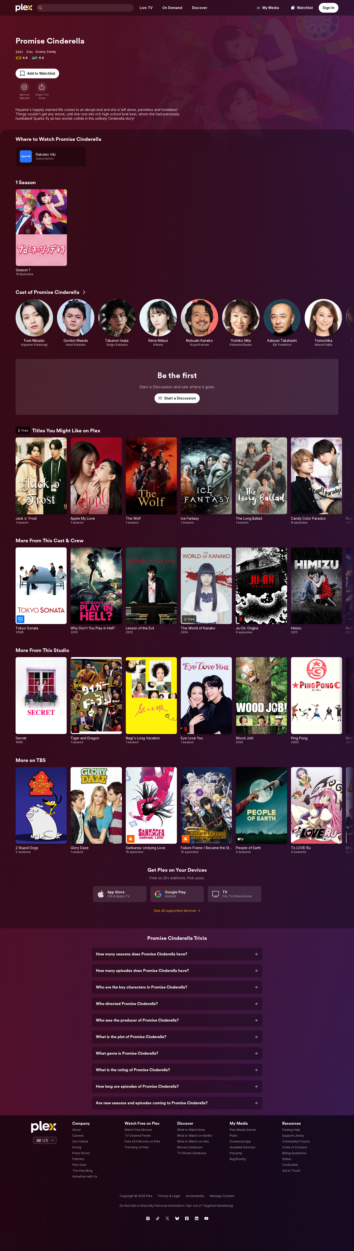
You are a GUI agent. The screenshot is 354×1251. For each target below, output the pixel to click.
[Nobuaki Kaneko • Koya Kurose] (199, 323)
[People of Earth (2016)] (261, 810)
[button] (42, 91)
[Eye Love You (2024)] (206, 700)
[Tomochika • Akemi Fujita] (323, 323)
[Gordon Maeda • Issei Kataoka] (75, 323)
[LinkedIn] (196, 1218)
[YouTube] (206, 1218)
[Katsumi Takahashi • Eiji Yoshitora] (282, 323)
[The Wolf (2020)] (151, 480)
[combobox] (88, 8)
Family (51, 52)
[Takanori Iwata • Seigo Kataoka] (117, 323)
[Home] (24, 8)
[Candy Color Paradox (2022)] (316, 480)
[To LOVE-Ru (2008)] (316, 810)
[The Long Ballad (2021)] (261, 480)
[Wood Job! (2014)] (261, 700)
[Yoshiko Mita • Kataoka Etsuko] (241, 323)
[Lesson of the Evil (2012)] (151, 590)
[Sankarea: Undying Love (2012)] (151, 810)
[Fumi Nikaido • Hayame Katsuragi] (34, 323)
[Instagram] (148, 1218)
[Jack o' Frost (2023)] (41, 480)
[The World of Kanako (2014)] (206, 590)
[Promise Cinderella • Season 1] (41, 232)
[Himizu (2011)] (316, 590)
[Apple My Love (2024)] (96, 480)
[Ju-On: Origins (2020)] (261, 590)
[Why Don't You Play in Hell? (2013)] (96, 590)
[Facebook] (187, 1218)
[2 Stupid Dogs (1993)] (41, 810)
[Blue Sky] (177, 1218)
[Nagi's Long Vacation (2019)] (151, 700)
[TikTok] (158, 1218)
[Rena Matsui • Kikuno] (158, 323)
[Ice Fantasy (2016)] (206, 480)
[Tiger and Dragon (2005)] (96, 700)
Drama (40, 52)
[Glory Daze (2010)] (96, 810)
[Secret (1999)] (41, 700)
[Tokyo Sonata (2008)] (41, 590)
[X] (167, 1218)
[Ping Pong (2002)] (316, 700)
